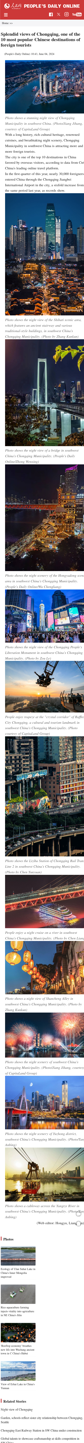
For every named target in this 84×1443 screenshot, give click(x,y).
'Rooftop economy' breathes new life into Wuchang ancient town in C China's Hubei (17, 1349)
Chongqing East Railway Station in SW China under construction (41, 1430)
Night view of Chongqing (17, 1409)
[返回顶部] (78, 1224)
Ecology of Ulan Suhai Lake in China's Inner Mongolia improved (18, 1272)
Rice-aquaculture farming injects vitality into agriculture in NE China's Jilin (17, 1311)
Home (5, 23)
